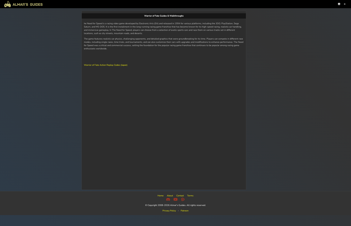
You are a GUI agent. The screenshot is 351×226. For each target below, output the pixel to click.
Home (161, 195)
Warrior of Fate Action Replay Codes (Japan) (105, 65)
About (170, 195)
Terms (190, 195)
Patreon (185, 210)
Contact (180, 195)
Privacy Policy (169, 210)
